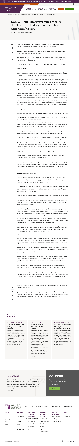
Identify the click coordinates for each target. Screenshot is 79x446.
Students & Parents (62, 4)
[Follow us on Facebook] (62, 441)
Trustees (42, 4)
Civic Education (39, 322)
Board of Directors (8, 418)
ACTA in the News (10, 322)
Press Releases (67, 414)
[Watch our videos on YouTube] (70, 441)
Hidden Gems (31, 426)
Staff (6, 416)
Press (70, 4)
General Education (15, 14)
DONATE (61, 9)
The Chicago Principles (44, 428)
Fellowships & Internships (10, 423)
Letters (18, 423)
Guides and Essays (20, 416)
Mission (6, 414)
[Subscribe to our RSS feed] (73, 441)
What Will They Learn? (32, 423)
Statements (19, 421)
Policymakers (53, 4)
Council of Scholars (9, 419)
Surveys (18, 419)
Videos (18, 426)
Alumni (47, 4)
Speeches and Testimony (22, 418)
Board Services (55, 419)
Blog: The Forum (20, 427)
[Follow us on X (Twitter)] (68, 441)
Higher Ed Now (27, 4)
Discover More (10, 390)
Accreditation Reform (56, 421)
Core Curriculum (18, 322)
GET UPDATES (70, 9)
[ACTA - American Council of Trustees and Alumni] (12, 9)
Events (6, 424)
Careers (6, 421)
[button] (31, 9)
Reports (18, 414)
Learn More (68, 1)
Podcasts (33, 322)
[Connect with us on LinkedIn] (65, 441)
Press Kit (65, 418)
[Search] (73, 4)
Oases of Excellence (32, 424)
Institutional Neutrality (44, 429)
